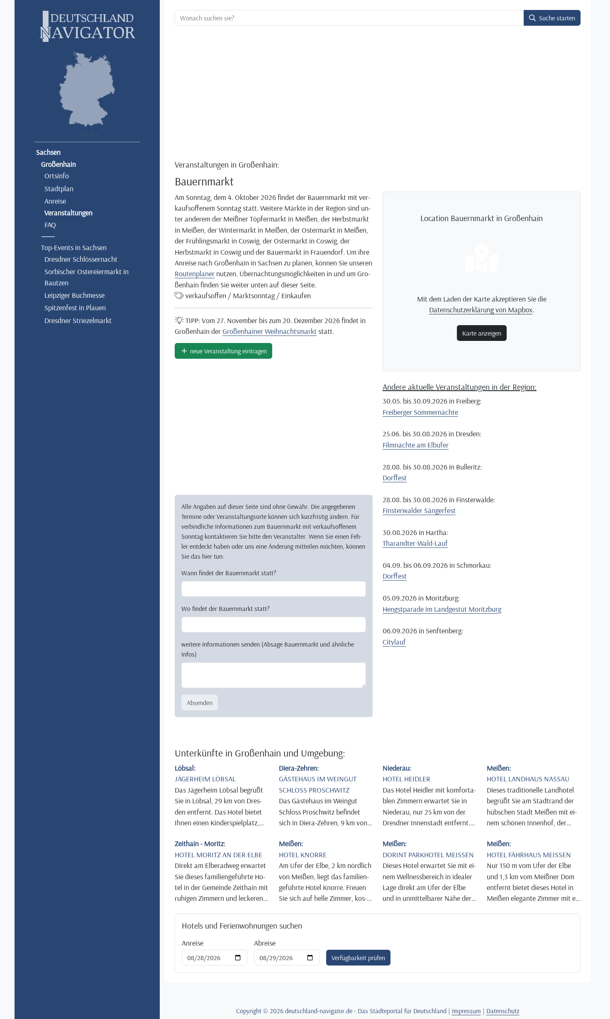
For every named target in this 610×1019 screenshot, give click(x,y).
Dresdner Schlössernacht (80, 258)
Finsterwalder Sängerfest (419, 510)
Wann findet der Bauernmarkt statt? (228, 573)
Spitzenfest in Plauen (75, 307)
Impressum (466, 1011)
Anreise (55, 200)
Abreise (265, 942)
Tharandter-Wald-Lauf (415, 542)
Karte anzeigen (481, 333)
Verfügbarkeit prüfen (358, 957)
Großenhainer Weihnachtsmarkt (269, 331)
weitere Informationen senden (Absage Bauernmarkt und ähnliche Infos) (267, 649)
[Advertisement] (378, 94)
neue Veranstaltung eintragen (227, 351)
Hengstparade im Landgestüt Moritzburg (442, 608)
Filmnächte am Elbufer (416, 444)
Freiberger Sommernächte (420, 411)
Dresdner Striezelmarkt (78, 320)
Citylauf (394, 641)
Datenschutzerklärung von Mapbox (480, 309)
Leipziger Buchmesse (74, 294)
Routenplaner (195, 273)
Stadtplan (58, 188)
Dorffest (395, 477)
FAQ (50, 224)
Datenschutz (503, 1011)
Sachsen (48, 151)
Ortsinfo (56, 175)
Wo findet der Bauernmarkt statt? (225, 608)
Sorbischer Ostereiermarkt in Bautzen (86, 277)
